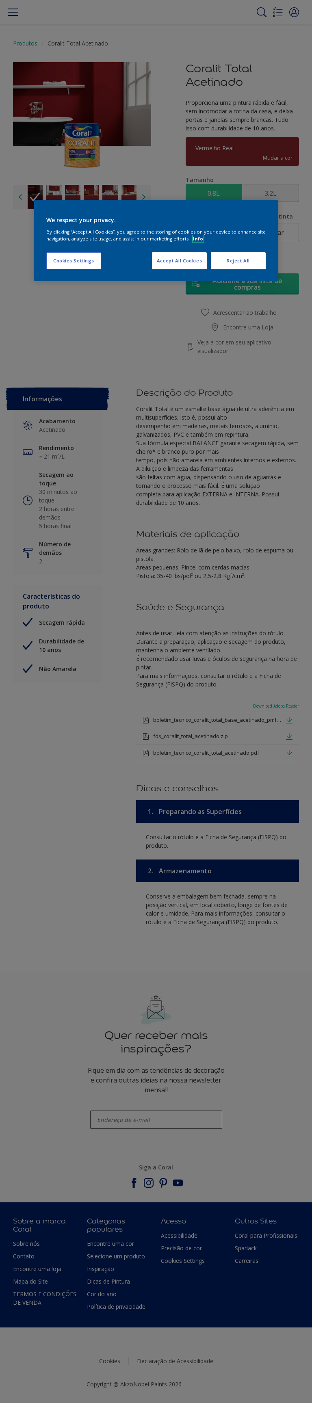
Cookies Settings (73, 261)
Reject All (238, 261)
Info (198, 239)
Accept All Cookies (179, 261)
